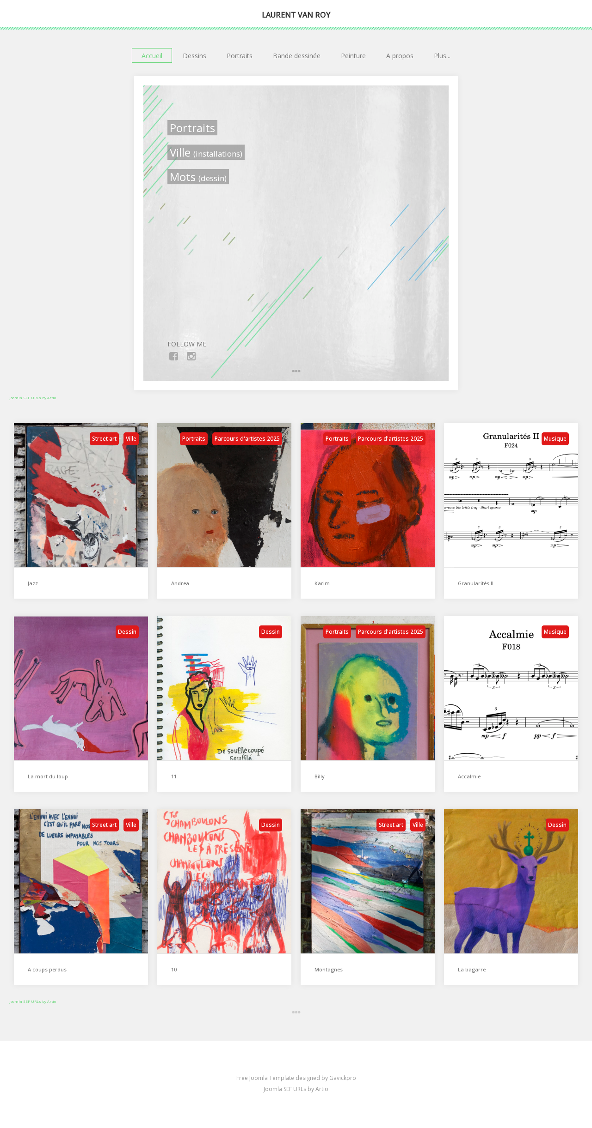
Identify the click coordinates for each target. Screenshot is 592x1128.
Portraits (240, 55)
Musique (555, 439)
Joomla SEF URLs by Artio (32, 397)
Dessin (127, 632)
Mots (198, 176)
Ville (206, 152)
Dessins (194, 55)
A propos (399, 55)
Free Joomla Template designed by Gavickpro (296, 1078)
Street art (104, 439)
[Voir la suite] (296, 1012)
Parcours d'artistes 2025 (247, 439)
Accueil (152, 55)
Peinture (353, 55)
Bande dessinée (297, 55)
